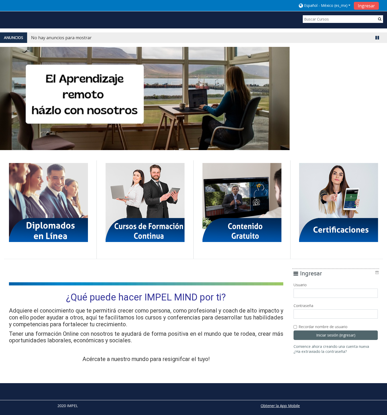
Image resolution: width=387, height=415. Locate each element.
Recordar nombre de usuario (323, 326)
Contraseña (303, 305)
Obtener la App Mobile (280, 405)
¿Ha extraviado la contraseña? (320, 351)
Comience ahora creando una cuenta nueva (331, 346)
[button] (324, 5)
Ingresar (366, 6)
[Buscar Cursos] (380, 19)
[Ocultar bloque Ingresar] (377, 272)
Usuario (300, 284)
